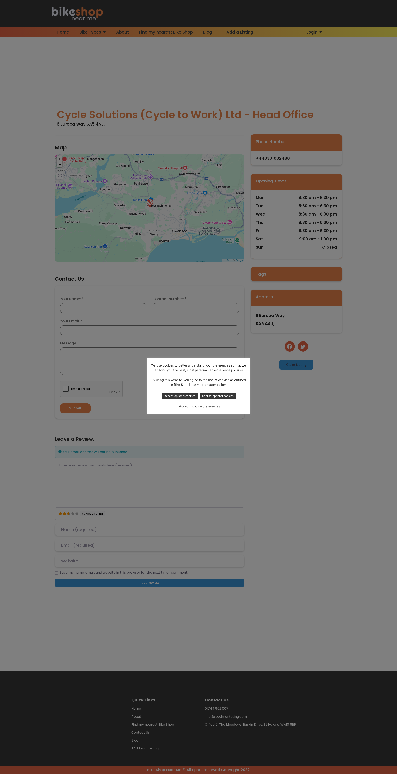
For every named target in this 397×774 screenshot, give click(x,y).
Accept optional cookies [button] (179, 396)
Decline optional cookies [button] (218, 396)
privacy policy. (215, 385)
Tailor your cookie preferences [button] (198, 406)
